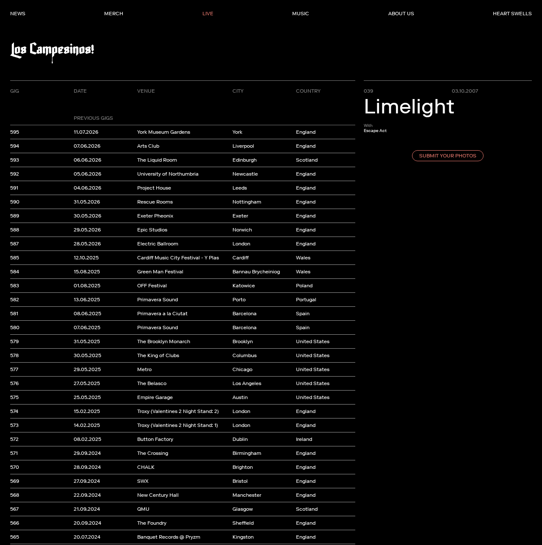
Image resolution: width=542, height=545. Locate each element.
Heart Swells (512, 14)
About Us (401, 14)
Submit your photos (447, 156)
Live (207, 14)
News (17, 14)
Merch (113, 14)
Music (300, 14)
